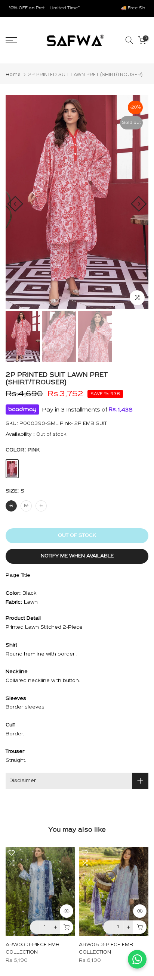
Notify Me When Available (77, 556)
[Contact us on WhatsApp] (137, 959)
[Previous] (15, 204)
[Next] (139, 204)
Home (13, 74)
